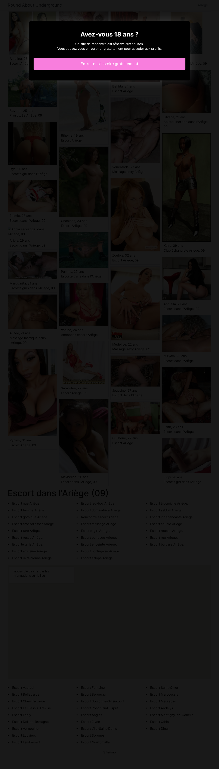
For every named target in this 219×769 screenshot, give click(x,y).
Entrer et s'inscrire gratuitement (109, 63)
